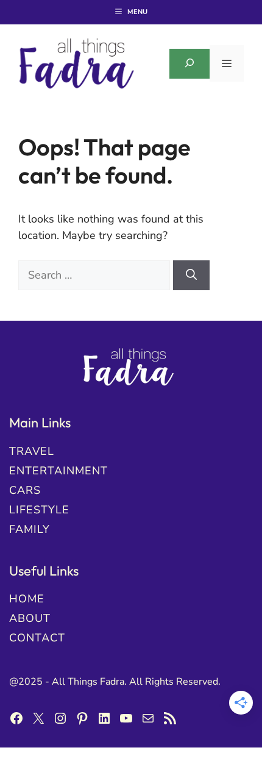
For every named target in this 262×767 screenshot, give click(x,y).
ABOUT (30, 618)
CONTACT (37, 637)
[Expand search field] (189, 64)
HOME (26, 598)
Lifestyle (39, 509)
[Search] (191, 275)
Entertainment (58, 470)
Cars (25, 490)
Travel (31, 451)
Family (29, 529)
